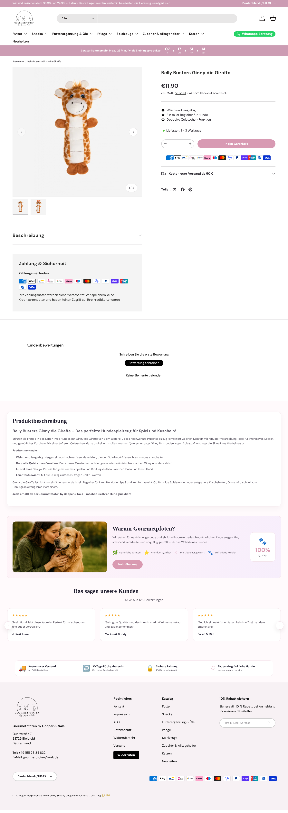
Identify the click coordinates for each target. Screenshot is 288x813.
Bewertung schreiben (144, 363)
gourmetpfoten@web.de (40, 757)
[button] (273, 18)
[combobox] (147, 18)
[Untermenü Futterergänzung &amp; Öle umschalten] (91, 33)
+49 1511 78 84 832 (32, 753)
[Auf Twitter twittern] (175, 189)
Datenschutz (122, 730)
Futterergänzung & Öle (70, 34)
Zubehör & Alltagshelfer (161, 34)
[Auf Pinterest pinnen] (190, 189)
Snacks (37, 34)
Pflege (102, 34)
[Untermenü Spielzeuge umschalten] (136, 33)
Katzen (194, 34)
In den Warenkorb (236, 143)
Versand (180, 93)
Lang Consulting (92, 795)
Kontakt (118, 706)
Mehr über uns (127, 564)
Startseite (18, 61)
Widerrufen (126, 755)
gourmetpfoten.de (32, 795)
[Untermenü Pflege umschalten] (110, 33)
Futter (17, 34)
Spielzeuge (125, 34)
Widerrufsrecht (124, 738)
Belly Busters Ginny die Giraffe (44, 61)
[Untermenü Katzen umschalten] (202, 33)
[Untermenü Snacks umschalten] (46, 33)
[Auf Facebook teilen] (183, 189)
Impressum (121, 714)
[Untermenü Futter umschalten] (25, 33)
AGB (116, 722)
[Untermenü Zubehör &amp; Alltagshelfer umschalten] (182, 33)
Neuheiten (21, 41)
